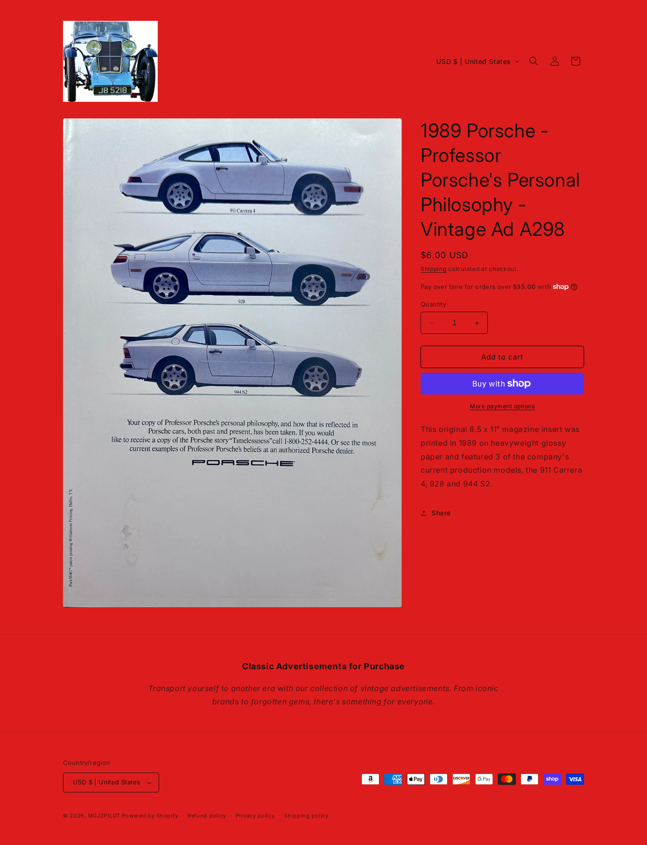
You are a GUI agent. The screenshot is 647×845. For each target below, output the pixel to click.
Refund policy (207, 815)
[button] (533, 61)
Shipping (434, 268)
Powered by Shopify (150, 815)
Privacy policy (255, 815)
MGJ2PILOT (104, 815)
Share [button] (441, 513)
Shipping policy (306, 815)
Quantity (433, 304)
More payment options (502, 406)
